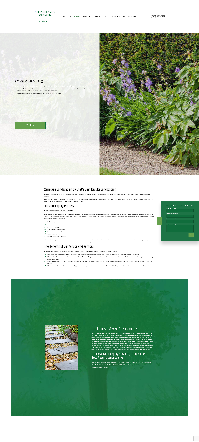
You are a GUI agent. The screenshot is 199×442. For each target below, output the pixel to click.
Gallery (113, 16)
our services (68, 242)
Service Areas (132, 16)
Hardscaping (87, 16)
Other (106, 16)
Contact (124, 16)
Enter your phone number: (173, 213)
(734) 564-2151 (158, 17)
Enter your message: (172, 224)
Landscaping (77, 16)
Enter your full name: (172, 208)
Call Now (30, 125)
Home (64, 16)
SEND (191, 235)
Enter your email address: (173, 218)
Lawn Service (98, 16)
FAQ (118, 16)
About (69, 16)
